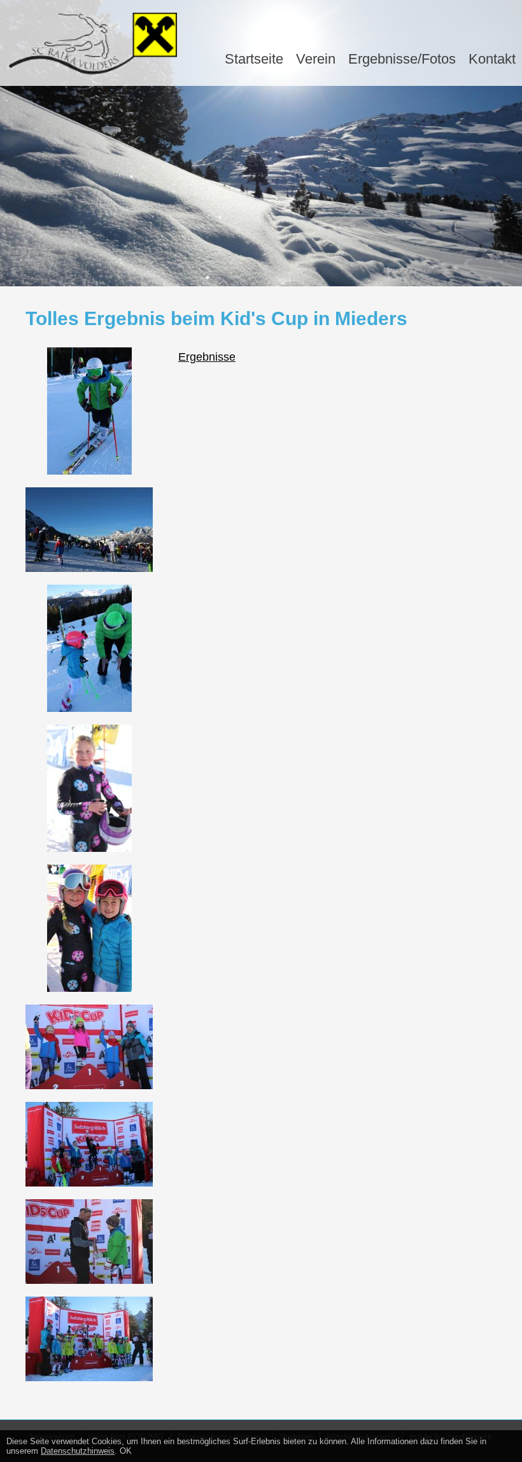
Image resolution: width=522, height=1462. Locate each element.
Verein (315, 59)
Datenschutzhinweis (78, 1451)
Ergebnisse (207, 357)
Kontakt (492, 59)
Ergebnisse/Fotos (402, 59)
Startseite (254, 59)
